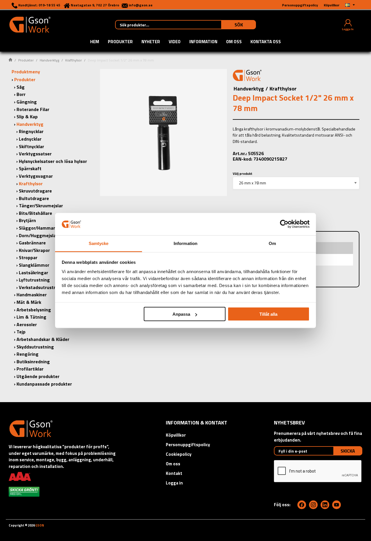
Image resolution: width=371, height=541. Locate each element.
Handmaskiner (32, 294)
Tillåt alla (268, 314)
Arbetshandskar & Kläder (43, 339)
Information (203, 42)
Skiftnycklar (31, 146)
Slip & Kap (27, 116)
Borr (21, 94)
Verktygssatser (35, 153)
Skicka (348, 450)
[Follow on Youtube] (336, 505)
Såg (21, 86)
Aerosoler (27, 324)
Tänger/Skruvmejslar (41, 205)
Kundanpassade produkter (44, 383)
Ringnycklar (31, 131)
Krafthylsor (73, 60)
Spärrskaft (30, 168)
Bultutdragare (34, 198)
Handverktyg (49, 60)
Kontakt (174, 473)
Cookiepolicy (179, 454)
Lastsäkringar (33, 272)
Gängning (27, 101)
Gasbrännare (32, 242)
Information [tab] (185, 243)
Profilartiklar (30, 368)
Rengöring (28, 354)
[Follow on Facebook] (302, 505)
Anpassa (181, 314)
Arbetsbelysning (34, 309)
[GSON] (30, 24)
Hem (94, 42)
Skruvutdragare (35, 190)
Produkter (120, 42)
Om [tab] (272, 243)
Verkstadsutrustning (41, 287)
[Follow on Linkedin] (325, 505)
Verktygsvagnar (36, 176)
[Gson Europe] (247, 76)
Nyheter (150, 42)
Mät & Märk (29, 302)
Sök (238, 24)
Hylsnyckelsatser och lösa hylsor (53, 161)
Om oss (234, 42)
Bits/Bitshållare (35, 213)
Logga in (174, 483)
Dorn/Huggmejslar (38, 235)
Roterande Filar (33, 109)
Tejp (21, 331)
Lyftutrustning (34, 279)
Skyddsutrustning (35, 346)
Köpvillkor (176, 435)
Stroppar (28, 257)
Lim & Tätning (31, 316)
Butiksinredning (33, 361)
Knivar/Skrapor (34, 250)
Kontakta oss (265, 42)
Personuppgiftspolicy (188, 444)
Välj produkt (242, 173)
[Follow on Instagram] (313, 505)
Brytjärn (27, 220)
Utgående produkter (38, 376)
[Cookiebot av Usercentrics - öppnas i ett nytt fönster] (284, 224)
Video (175, 42)
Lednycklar (30, 138)
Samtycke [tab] (99, 243)
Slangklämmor (34, 265)
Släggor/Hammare (38, 227)
